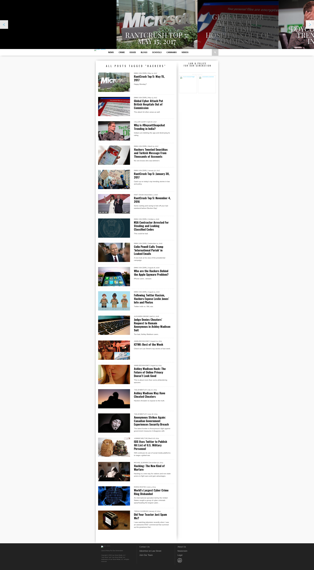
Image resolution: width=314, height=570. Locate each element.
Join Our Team (146, 555)
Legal (179, 555)
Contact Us (144, 547)
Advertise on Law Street (150, 551)
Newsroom (182, 551)
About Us (181, 547)
